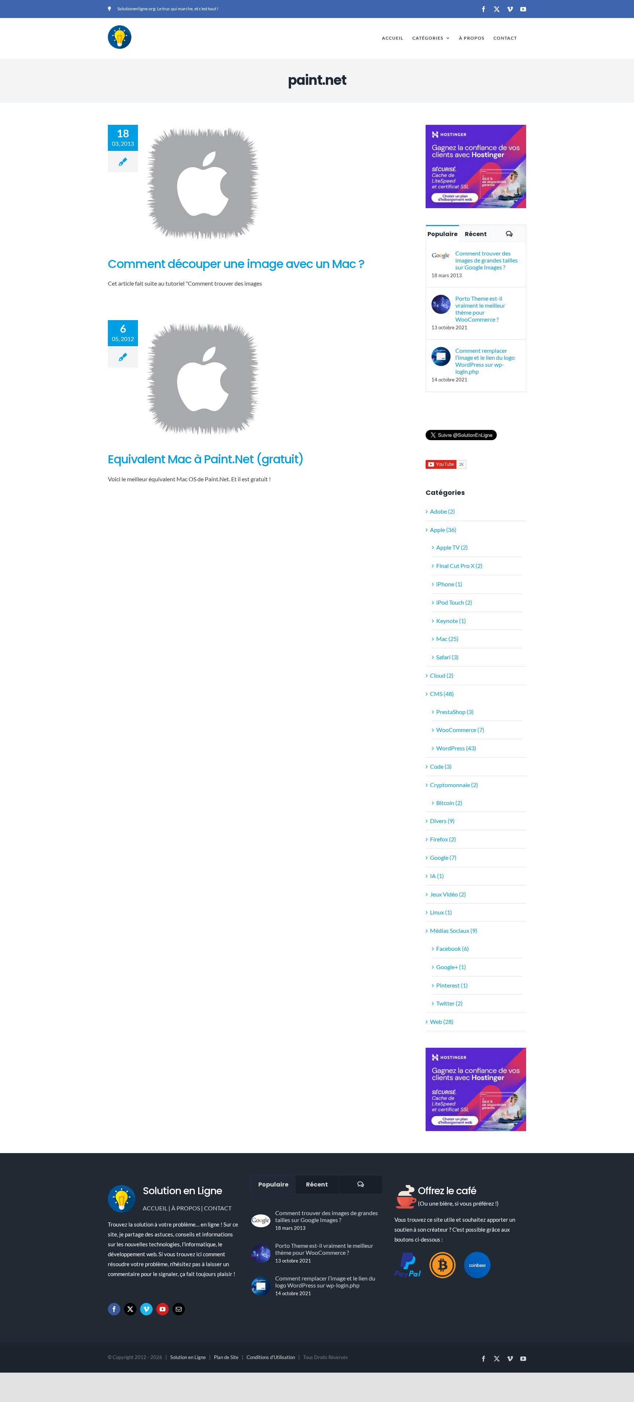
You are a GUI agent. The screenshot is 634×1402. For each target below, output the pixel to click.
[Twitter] (130, 1309)
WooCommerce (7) (460, 729)
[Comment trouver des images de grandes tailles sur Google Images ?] (441, 254)
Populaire (442, 234)
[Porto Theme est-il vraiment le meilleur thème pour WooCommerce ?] (441, 299)
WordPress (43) (456, 748)
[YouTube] (162, 1309)
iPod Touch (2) (454, 602)
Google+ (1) (451, 966)
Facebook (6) (452, 948)
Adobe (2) (442, 511)
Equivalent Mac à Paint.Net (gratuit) (206, 459)
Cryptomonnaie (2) (454, 784)
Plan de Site (226, 1357)
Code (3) (441, 766)
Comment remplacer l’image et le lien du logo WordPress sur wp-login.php (485, 361)
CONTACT (218, 1207)
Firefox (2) (443, 839)
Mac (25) (447, 638)
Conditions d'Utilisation (271, 1357)
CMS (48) (442, 693)
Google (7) (443, 857)
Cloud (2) (441, 675)
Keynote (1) (451, 620)
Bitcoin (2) (449, 802)
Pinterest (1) (452, 985)
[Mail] (178, 1309)
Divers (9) (442, 820)
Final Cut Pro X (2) (459, 565)
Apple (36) (443, 529)
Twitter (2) (449, 1003)
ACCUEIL (155, 1207)
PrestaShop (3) (455, 711)
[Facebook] (114, 1309)
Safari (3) (447, 656)
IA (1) (437, 875)
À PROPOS (185, 1207)
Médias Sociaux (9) (453, 930)
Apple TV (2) (452, 547)
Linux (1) (441, 912)
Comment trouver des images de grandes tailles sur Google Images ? (486, 260)
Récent (476, 234)
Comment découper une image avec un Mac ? (236, 264)
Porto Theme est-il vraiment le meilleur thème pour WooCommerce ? (480, 309)
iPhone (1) (449, 583)
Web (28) (441, 1021)
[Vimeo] (146, 1309)
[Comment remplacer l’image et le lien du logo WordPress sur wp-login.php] (441, 351)
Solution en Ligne (188, 1357)
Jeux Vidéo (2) (448, 894)
